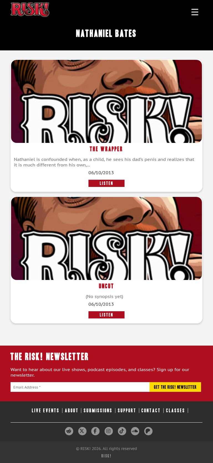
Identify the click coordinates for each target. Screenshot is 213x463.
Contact (151, 410)
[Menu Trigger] (194, 11)
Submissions (98, 410)
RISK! (107, 456)
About (72, 410)
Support (127, 410)
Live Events (46, 410)
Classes (175, 410)
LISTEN (106, 183)
